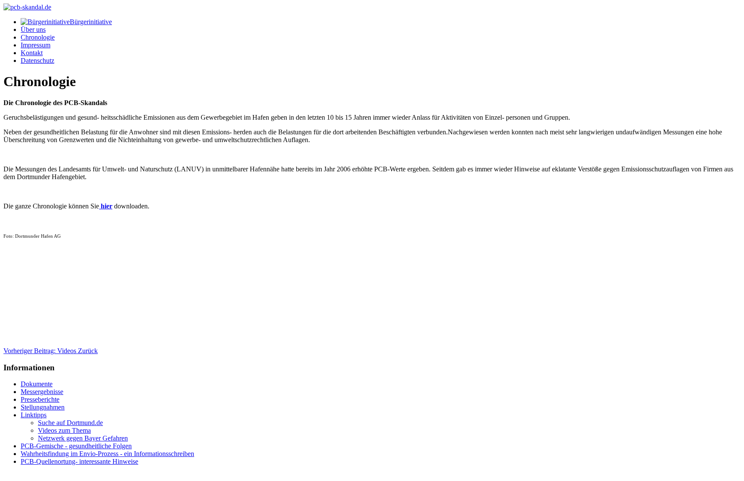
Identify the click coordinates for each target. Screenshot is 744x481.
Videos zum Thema (64, 430)
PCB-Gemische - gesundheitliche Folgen (76, 446)
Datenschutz (37, 60)
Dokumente (37, 384)
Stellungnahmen (43, 407)
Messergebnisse (42, 391)
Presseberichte (40, 399)
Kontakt (32, 52)
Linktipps (33, 415)
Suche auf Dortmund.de (70, 422)
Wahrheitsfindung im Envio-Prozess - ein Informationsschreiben (107, 453)
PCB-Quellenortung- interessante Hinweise (79, 461)
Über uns (33, 29)
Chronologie (38, 37)
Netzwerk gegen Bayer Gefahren (83, 438)
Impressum (35, 45)
